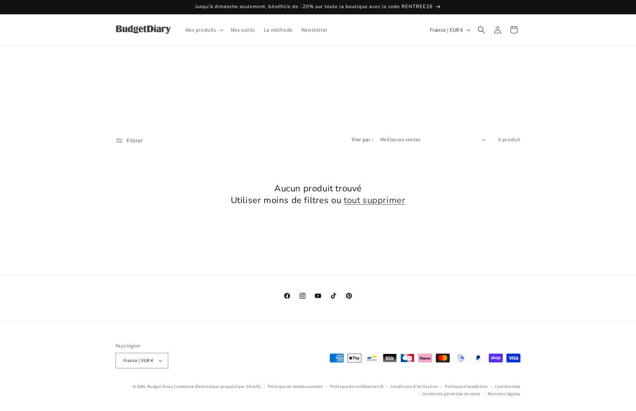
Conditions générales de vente (451, 393)
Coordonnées (507, 386)
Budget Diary (160, 386)
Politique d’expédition (466, 386)
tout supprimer (374, 200)
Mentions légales (504, 393)
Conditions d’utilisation (414, 386)
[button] (203, 30)
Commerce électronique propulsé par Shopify (217, 386)
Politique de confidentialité (357, 386)
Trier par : (362, 139)
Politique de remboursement (295, 386)
